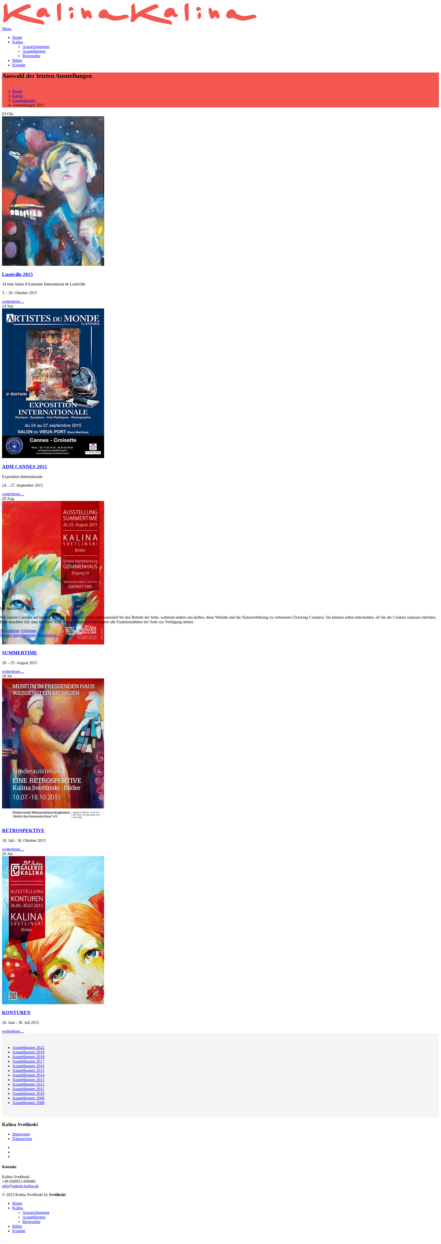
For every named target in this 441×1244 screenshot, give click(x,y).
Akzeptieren (10, 630)
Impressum (47, 635)
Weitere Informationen (18, 635)
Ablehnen (28, 630)
